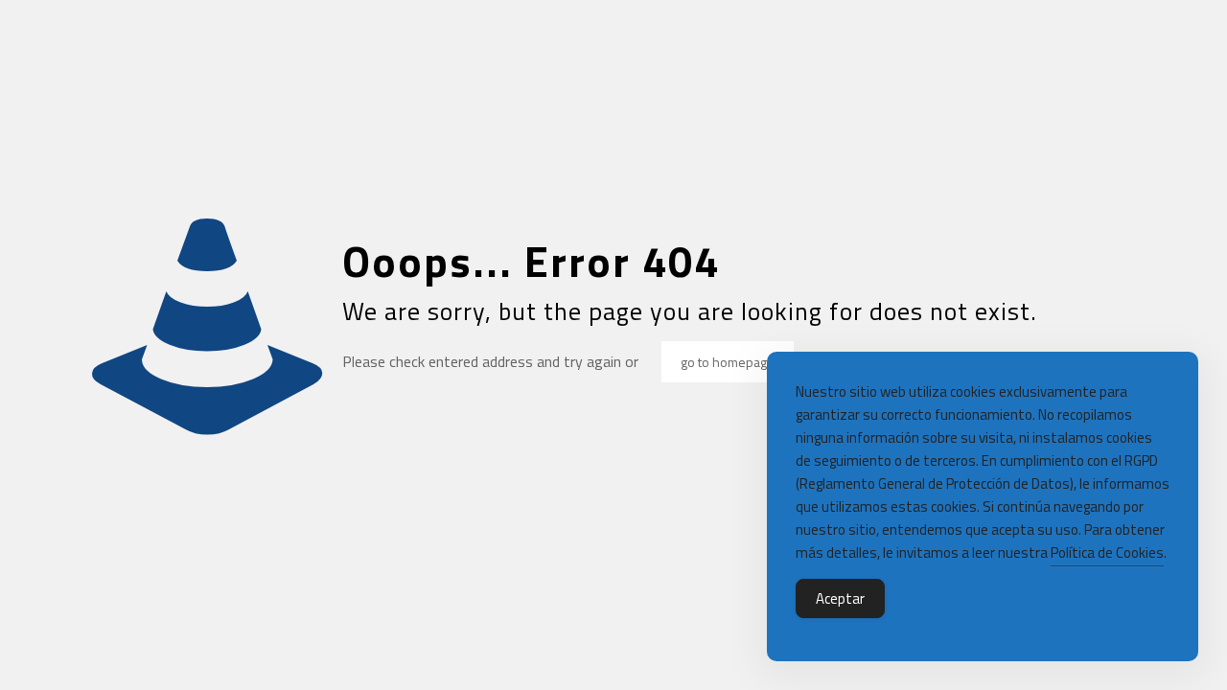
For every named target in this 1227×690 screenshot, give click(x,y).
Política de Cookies (1107, 552)
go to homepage (728, 362)
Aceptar (840, 598)
